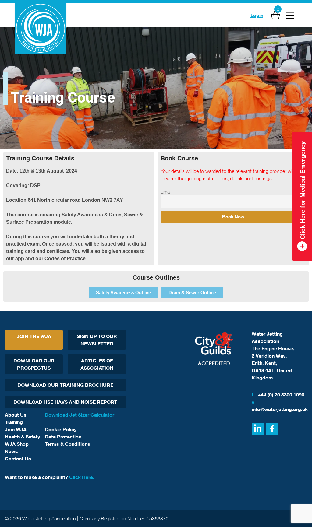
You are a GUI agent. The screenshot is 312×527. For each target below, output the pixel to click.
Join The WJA (34, 336)
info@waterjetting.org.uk (279, 405)
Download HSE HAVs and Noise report (65, 402)
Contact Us (18, 458)
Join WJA (16, 429)
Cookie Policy (60, 429)
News (11, 451)
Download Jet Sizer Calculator (79, 415)
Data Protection (63, 437)
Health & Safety (22, 437)
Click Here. (81, 477)
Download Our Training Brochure (65, 385)
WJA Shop (17, 444)
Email (166, 191)
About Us (16, 415)
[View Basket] (275, 15)
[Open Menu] (290, 15)
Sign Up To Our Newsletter (97, 340)
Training (14, 422)
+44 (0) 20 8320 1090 (278, 395)
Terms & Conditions (67, 444)
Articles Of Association (96, 364)
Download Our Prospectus (34, 364)
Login (256, 15)
